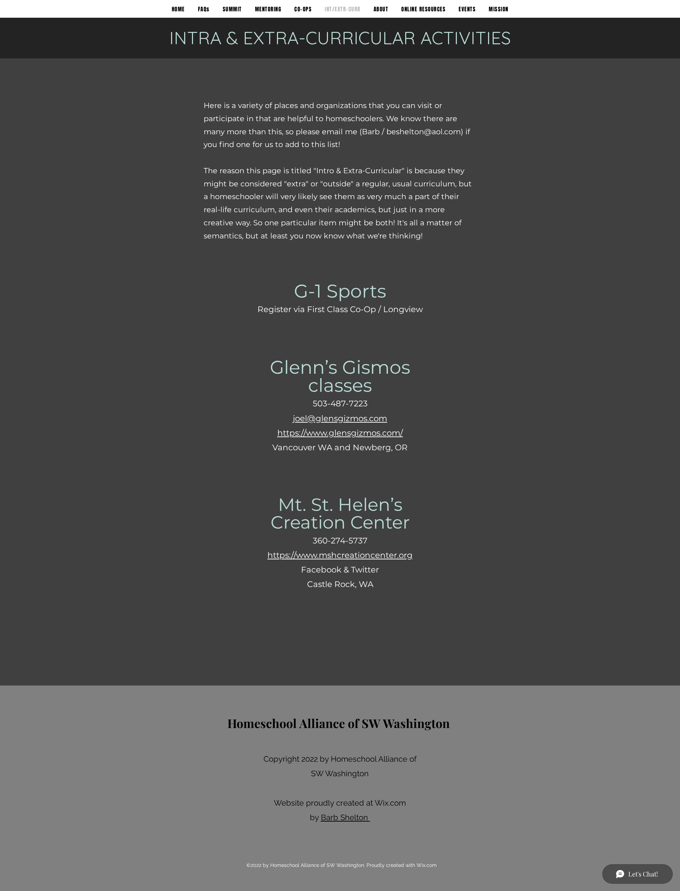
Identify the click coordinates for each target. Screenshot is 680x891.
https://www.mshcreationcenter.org (340, 555)
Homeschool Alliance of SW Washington (338, 723)
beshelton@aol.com (423, 131)
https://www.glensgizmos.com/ (340, 433)
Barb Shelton (345, 817)
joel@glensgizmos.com (340, 418)
